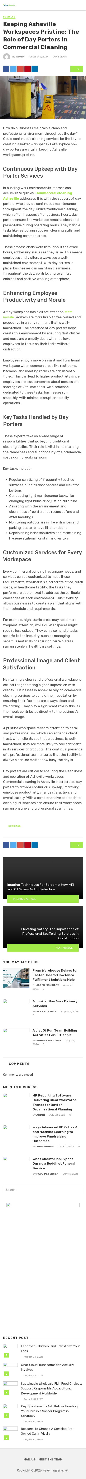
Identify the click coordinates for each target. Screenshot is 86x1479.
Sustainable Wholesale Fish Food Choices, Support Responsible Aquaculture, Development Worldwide (51, 1388)
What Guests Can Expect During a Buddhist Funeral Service (54, 1163)
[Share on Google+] (20, 69)
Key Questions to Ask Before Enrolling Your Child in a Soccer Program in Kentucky (49, 1411)
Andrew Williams (48, 1040)
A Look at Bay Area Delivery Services (55, 1003)
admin (20, 56)
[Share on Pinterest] (27, 69)
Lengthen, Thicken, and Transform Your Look (50, 1348)
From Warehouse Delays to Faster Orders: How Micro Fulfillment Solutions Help (54, 975)
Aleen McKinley (47, 985)
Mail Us (29, 1459)
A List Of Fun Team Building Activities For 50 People (55, 1032)
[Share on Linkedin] (35, 69)
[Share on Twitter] (13, 69)
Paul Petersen (47, 1173)
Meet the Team (50, 1459)
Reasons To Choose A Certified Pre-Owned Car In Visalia (47, 1431)
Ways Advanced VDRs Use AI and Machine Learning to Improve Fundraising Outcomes (55, 1134)
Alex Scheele (46, 1011)
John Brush (45, 1146)
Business (9, 17)
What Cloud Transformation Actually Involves (47, 1367)
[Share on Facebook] (6, 69)
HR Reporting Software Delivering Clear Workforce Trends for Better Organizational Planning (54, 1102)
